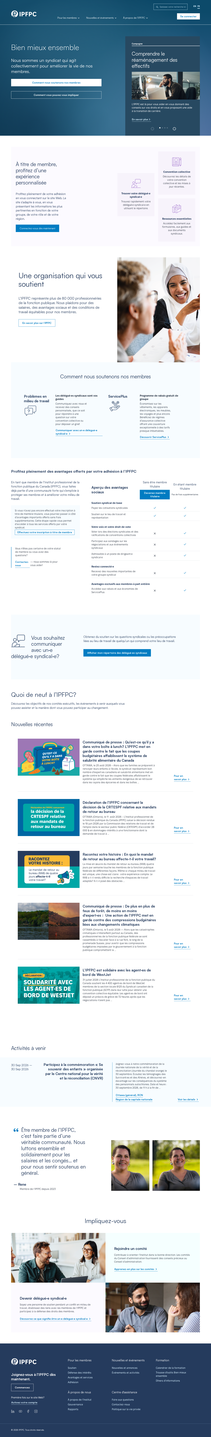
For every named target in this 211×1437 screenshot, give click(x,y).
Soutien (72, 1368)
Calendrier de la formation (170, 1368)
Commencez (22, 1387)
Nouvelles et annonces (124, 1368)
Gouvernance (75, 1404)
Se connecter (188, 16)
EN (194, 6)
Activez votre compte (24, 1402)
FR (198, 6)
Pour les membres (67, 18)
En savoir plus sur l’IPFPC (36, 322)
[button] (174, 128)
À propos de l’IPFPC (134, 18)
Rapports (73, 1409)
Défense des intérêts (79, 1372)
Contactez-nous (22, 563)
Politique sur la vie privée (126, 1409)
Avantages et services (80, 1377)
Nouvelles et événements (100, 18)
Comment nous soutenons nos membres (56, 82)
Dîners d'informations (168, 1380)
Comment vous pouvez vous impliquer (56, 94)
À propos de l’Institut (79, 1399)
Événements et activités (125, 1372)
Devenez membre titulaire (154, 494)
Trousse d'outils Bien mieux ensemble (171, 1374)
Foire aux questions (123, 1399)
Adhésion (73, 1382)
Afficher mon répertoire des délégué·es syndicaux (117, 652)
